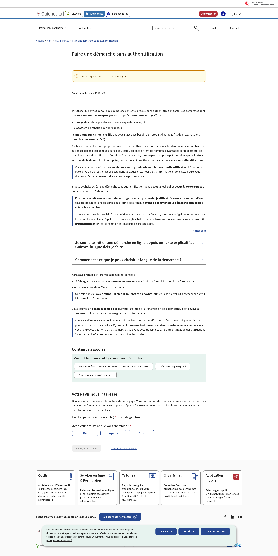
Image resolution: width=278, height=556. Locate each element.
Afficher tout (198, 231)
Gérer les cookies (215, 531)
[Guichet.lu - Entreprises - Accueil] (50, 14)
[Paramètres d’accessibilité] (223, 14)
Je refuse (189, 531)
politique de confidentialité (59, 540)
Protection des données (124, 448)
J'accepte (166, 531)
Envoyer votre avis (86, 448)
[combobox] (175, 28)
